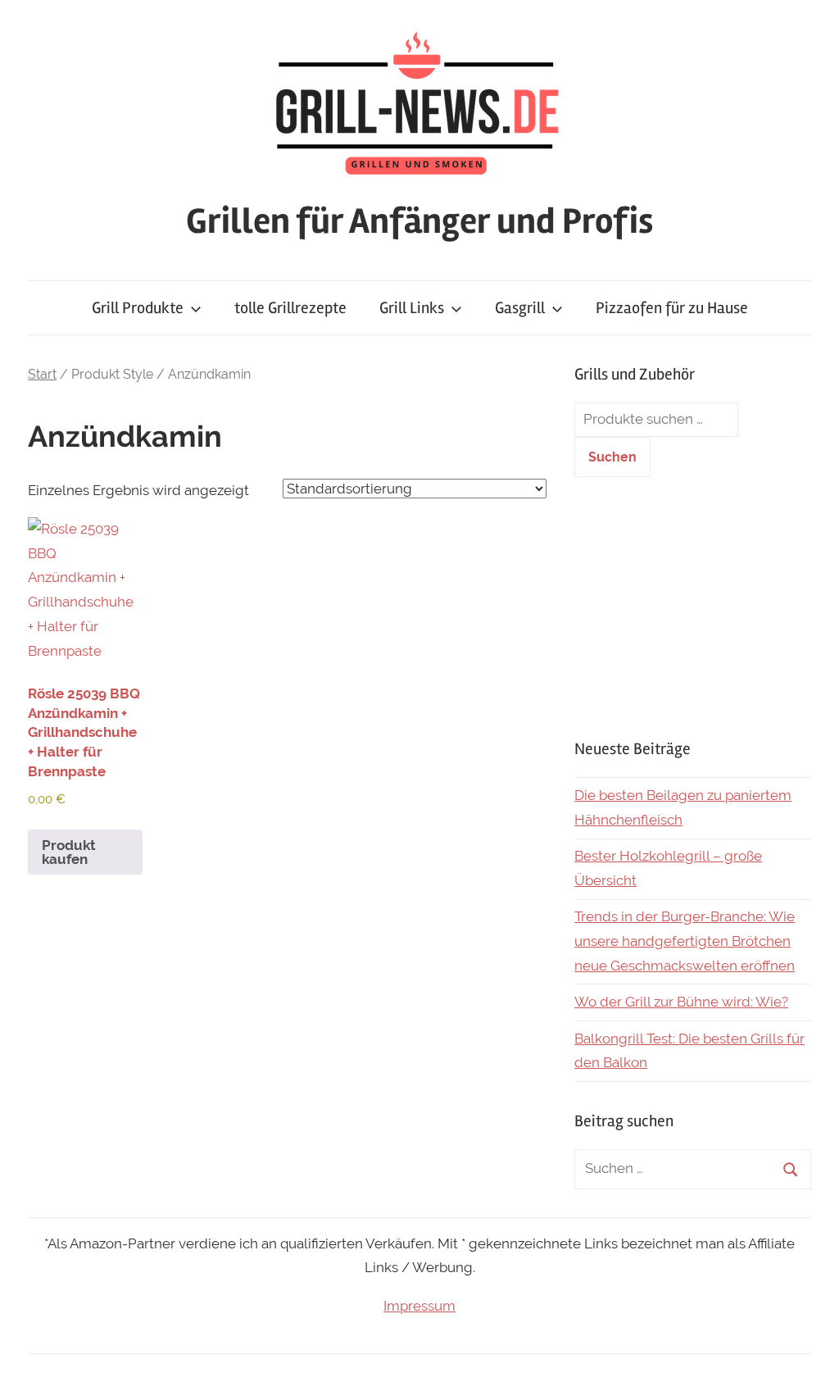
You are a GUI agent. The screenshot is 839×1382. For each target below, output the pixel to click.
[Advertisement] (692, 607)
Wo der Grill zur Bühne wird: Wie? (681, 1001)
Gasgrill (520, 308)
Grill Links (411, 308)
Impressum (419, 1306)
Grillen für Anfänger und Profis (419, 221)
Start (42, 374)
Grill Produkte (138, 308)
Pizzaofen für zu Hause (672, 308)
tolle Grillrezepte (290, 308)
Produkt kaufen (69, 852)
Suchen (612, 457)
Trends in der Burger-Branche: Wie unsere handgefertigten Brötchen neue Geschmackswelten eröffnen (684, 941)
